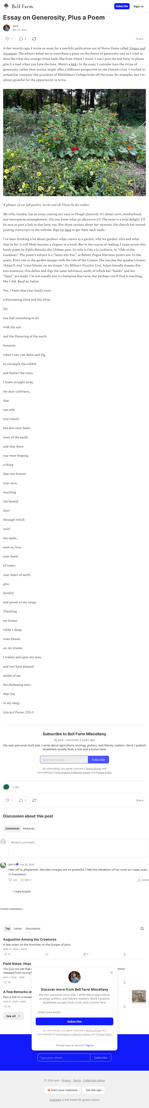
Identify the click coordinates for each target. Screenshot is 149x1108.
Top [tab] (7, 928)
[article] (74, 947)
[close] (112, 972)
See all (11, 1016)
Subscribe (122, 6)
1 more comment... (12, 909)
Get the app (93, 1090)
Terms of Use (93, 1030)
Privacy (66, 1080)
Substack (55, 1100)
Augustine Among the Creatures (29, 939)
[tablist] (20, 828)
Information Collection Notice (73, 1034)
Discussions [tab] (33, 928)
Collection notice (94, 1080)
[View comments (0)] (46, 954)
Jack (15, 26)
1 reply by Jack (22, 891)
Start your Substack (64, 1090)
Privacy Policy (104, 1034)
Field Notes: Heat (17, 964)
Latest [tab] (18, 928)
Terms (77, 1080)
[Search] (142, 928)
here (68, 229)
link (73, 64)
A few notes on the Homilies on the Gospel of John (36, 944)
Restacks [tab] (28, 828)
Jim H (12, 864)
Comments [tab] (12, 828)
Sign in (138, 6)
